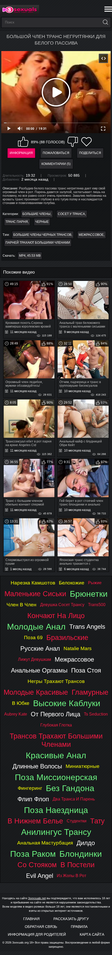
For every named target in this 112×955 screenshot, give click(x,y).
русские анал (40, 648)
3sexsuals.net (37, 898)
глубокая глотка (56, 725)
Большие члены (36, 214)
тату (97, 821)
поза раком (33, 854)
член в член (21, 604)
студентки (76, 821)
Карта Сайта (92, 934)
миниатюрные (82, 766)
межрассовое (91, 235)
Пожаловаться (56, 153)
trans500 (96, 604)
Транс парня (16, 222)
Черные (42, 222)
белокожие (71, 583)
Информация (21, 153)
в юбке (20, 703)
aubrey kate (15, 714)
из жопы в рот (71, 875)
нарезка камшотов (33, 583)
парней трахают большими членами (37, 242)
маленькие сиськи (35, 594)
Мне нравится (23, 142)
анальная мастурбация (45, 843)
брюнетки (89, 594)
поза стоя (86, 670)
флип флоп (33, 799)
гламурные (90, 692)
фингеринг (30, 788)
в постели (77, 865)
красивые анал (56, 755)
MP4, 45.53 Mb (30, 255)
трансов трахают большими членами (56, 740)
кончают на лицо (56, 616)
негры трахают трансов (56, 681)
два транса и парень (74, 799)
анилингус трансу (56, 832)
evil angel (39, 875)
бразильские (67, 637)
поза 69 (33, 637)
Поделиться (90, 153)
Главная (31, 919)
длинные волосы (37, 766)
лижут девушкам (34, 659)
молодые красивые (36, 692)
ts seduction (96, 714)
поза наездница (56, 810)
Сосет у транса (71, 214)
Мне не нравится (72, 142)
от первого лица (55, 714)
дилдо (86, 842)
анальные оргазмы (39, 670)
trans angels (87, 626)
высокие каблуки (66, 703)
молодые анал (36, 627)
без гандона (70, 788)
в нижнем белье (35, 821)
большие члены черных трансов (42, 235)
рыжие (95, 583)
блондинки (80, 854)
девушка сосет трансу (62, 604)
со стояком (37, 865)
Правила (79, 927)
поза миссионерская (56, 777)
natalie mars (78, 648)
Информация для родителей (37, 934)
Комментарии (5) (56, 164)
